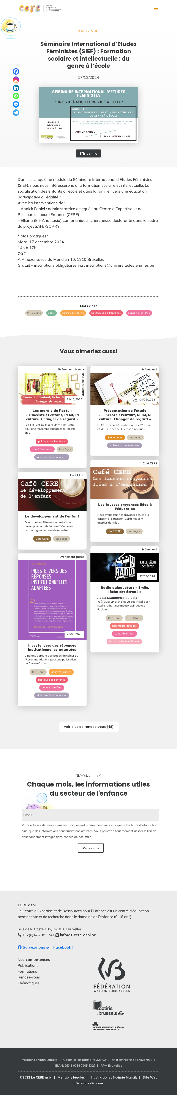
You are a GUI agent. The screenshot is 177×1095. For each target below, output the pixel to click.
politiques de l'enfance (106, 312)
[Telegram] (16, 113)
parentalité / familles (124, 625)
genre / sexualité (73, 312)
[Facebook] (16, 71)
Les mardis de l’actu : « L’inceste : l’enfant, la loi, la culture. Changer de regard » (52, 414)
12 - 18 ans (134, 618)
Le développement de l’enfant (52, 516)
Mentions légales (71, 1077)
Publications (28, 965)
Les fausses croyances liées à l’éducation (125, 506)
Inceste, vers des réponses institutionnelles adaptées (52, 647)
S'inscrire (88, 153)
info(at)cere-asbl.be (78, 935)
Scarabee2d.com (89, 1083)
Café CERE (42, 538)
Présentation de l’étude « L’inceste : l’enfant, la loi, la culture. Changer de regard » (125, 414)
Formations (27, 971)
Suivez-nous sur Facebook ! (47, 947)
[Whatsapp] (16, 96)
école (51, 312)
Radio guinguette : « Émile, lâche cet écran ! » (125, 589)
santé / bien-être (139, 312)
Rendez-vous (89, 31)
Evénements (114, 437)
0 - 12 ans (34, 312)
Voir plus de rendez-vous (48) (89, 726)
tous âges (65, 449)
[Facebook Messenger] (16, 104)
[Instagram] (16, 80)
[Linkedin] (16, 88)
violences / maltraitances (51, 457)
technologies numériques (124, 641)
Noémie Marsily (125, 1077)
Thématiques (29, 983)
